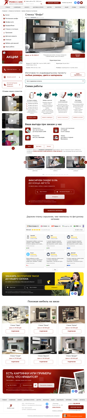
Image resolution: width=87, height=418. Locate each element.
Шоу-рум (49, 7)
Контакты (82, 7)
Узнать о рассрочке (63, 117)
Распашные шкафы (11, 18)
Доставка (38, 146)
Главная (8, 7)
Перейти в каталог (78, 117)
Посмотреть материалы (55, 210)
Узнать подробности (77, 74)
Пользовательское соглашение (51, 415)
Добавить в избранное (57, 410)
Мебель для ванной (11, 43)
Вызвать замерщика (47, 117)
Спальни (8, 39)
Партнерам (68, 399)
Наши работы (9, 46)
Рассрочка (58, 7)
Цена (29, 146)
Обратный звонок (75, 407)
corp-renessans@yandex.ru (75, 410)
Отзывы (74, 7)
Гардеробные (9, 25)
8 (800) (74, 403)
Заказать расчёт (77, 56)
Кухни (7, 15)
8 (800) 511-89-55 (67, 2)
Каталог (27, 7)
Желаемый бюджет (65, 191)
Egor (72, 235)
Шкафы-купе (9, 22)
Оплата (49, 146)
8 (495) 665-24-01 (67, 1)
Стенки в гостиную (14, 11)
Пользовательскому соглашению (49, 201)
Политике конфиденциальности (36, 201)
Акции (66, 7)
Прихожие (8, 32)
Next (13, 148)
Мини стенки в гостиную (29, 11)
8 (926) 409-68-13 (67, 4)
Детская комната (11, 36)
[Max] (78, 2)
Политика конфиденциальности (35, 415)
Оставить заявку (32, 117)
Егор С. (32, 252)
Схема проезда (56, 407)
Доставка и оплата (38, 7)
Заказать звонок (53, 2)
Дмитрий (73, 252)
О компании (17, 7)
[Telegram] (75, 2)
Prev (13, 95)
